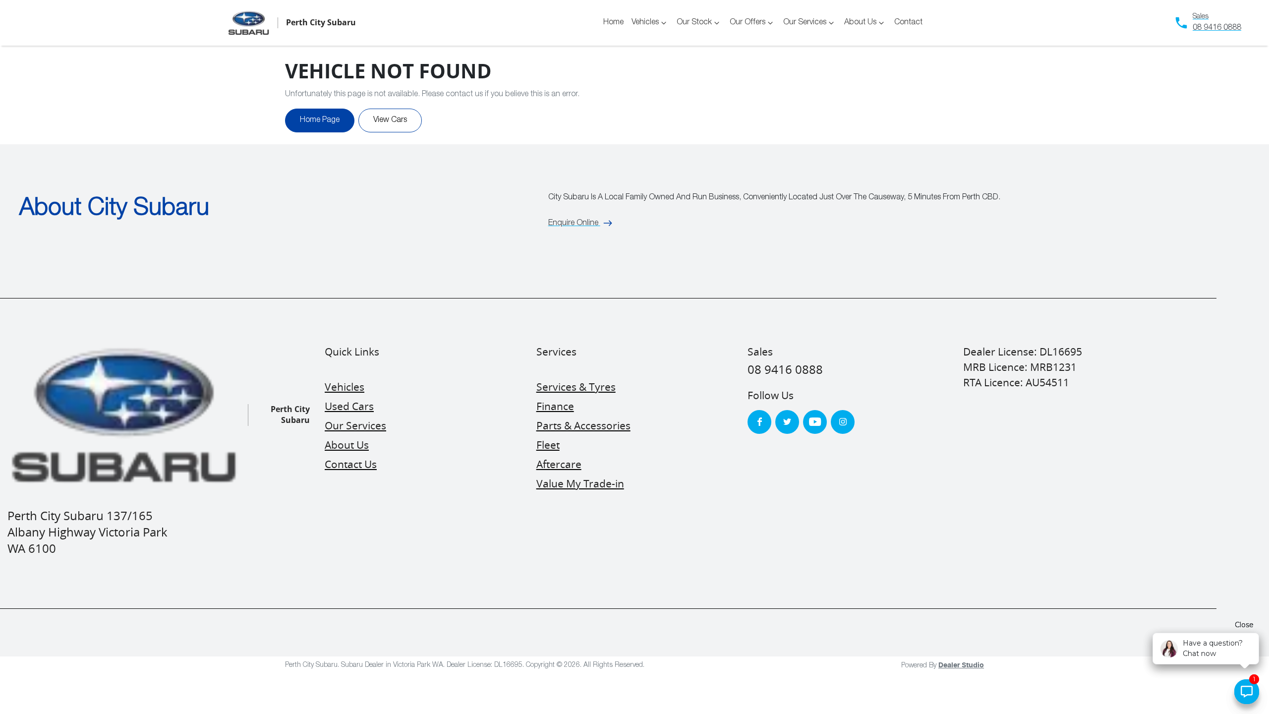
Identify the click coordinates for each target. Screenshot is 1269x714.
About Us (860, 23)
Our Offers (747, 23)
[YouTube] (815, 422)
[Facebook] (759, 422)
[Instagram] (843, 422)
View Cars (390, 120)
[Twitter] (787, 422)
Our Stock (694, 23)
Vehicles (645, 23)
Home (613, 23)
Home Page (320, 120)
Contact (908, 23)
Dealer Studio (961, 665)
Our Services (804, 23)
